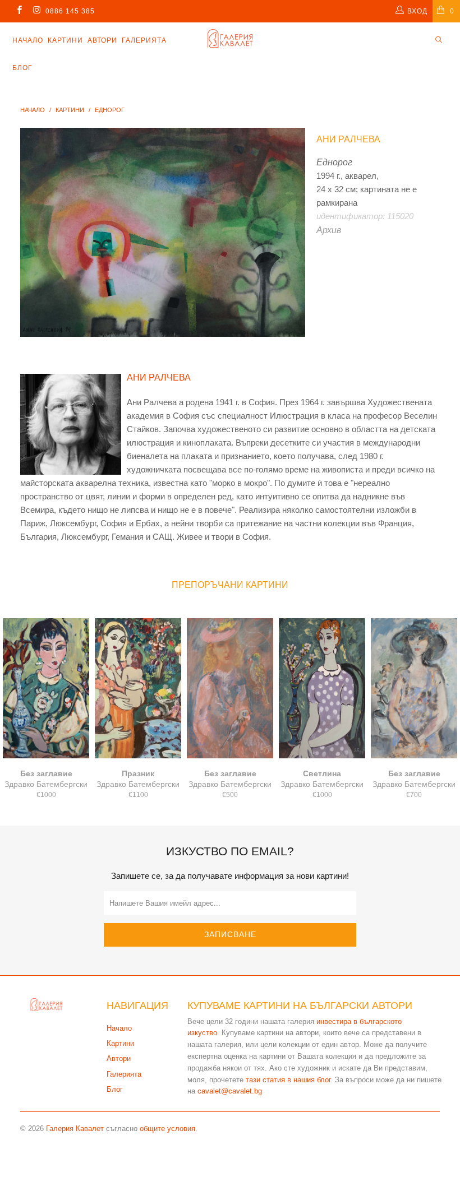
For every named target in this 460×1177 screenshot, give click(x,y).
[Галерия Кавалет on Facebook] (19, 11)
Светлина (322, 688)
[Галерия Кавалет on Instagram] (36, 11)
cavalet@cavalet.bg (229, 1091)
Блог (22, 68)
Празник (138, 688)
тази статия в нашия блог (288, 1080)
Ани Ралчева (348, 139)
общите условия (167, 1128)
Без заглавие (46, 688)
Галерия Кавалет (75, 1128)
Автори (102, 40)
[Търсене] (438, 40)
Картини (65, 40)
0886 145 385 (70, 11)
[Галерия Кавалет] (229, 38)
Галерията (144, 40)
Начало (27, 40)
